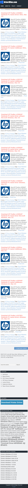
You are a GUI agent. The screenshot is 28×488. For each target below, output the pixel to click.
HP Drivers (15, 33)
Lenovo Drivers (6, 382)
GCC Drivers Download (8, 378)
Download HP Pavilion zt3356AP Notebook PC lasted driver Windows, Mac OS (13, 182)
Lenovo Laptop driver (10, 432)
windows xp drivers (6, 40)
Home (2, 9)
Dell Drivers (17, 414)
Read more (24, 29)
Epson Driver (15, 421)
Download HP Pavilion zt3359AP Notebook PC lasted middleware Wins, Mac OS (14, 47)
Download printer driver (8, 466)
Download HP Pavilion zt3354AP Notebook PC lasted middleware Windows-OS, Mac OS (11, 282)
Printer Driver (18, 435)
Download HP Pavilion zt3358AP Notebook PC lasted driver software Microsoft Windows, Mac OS (13, 149)
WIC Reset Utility (13, 354)
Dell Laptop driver (17, 416)
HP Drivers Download (9, 32)
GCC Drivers (6, 423)
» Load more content (21, 348)
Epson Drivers (6, 376)
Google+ (14, 486)
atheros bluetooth (5, 413)
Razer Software (8, 437)
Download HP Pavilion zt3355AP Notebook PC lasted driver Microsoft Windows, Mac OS (13, 215)
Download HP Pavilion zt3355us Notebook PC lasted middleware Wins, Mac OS (14, 249)
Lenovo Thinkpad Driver (7, 435)
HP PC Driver (4, 37)
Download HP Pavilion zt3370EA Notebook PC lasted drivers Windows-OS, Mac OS (13, 317)
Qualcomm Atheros (7, 384)
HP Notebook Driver (9, 35)
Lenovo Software (19, 434)
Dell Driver (5, 374)
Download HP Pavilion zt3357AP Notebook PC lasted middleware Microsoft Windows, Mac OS (11, 81)
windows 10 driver (21, 37)
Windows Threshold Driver (18, 38)
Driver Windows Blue (11, 420)
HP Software (12, 37)
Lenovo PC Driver (9, 434)
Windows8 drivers (16, 40)
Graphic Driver (7, 33)
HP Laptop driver (14, 425)
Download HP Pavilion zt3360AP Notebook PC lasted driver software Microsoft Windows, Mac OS (13, 116)
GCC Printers (11, 423)
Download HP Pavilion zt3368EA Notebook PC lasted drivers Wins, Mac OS (14, 14)
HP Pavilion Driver (20, 35)
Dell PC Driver (17, 418)
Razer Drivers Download (9, 386)
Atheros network (14, 413)
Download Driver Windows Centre (11, 2)
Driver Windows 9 (11, 420)
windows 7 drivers (5, 38)
